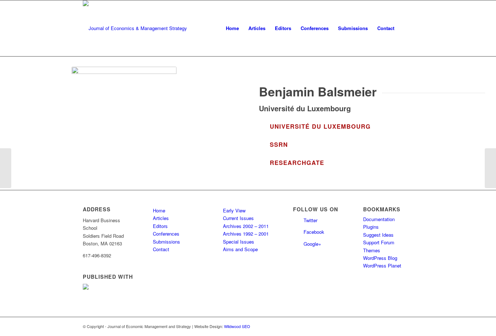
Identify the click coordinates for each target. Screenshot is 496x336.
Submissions (166, 241)
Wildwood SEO (237, 326)
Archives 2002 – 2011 (246, 226)
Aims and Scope (240, 249)
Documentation (379, 219)
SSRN (279, 144)
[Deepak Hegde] (5, 168)
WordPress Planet (382, 265)
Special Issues (238, 241)
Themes (371, 250)
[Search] (406, 28)
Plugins (371, 226)
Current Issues (238, 218)
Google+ (312, 243)
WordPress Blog (380, 257)
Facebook (314, 231)
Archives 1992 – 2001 (246, 233)
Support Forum (378, 242)
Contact (161, 249)
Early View (234, 210)
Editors (160, 226)
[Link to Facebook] (407, 326)
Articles (161, 218)
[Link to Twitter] (396, 326)
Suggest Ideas (378, 234)
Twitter (310, 220)
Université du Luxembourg (320, 126)
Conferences (166, 233)
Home (159, 210)
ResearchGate (297, 162)
